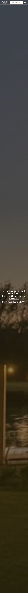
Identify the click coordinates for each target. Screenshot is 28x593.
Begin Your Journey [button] (16, 2)
